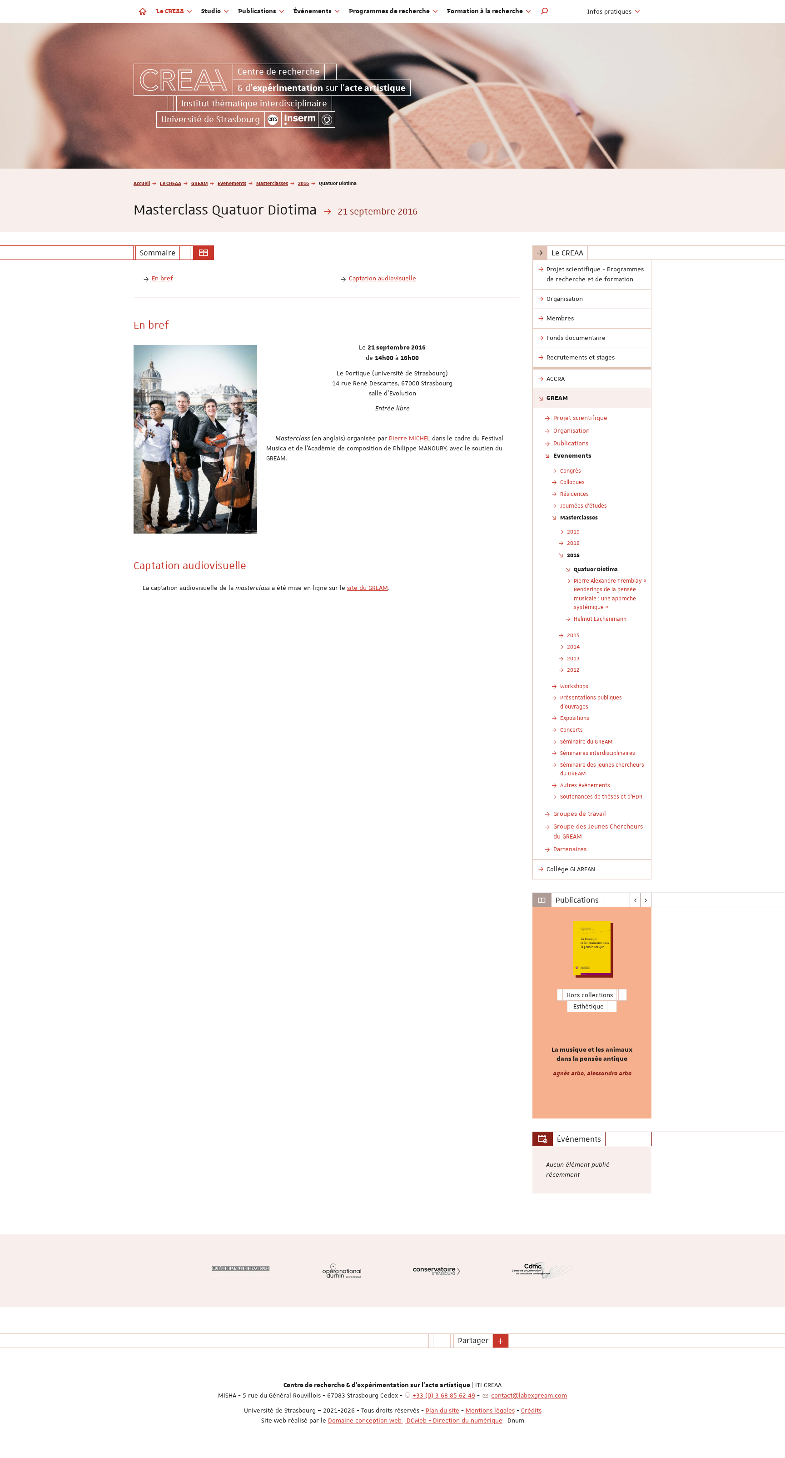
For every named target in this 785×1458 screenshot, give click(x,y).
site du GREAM (367, 588)
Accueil (142, 183)
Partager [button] (473, 1340)
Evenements (232, 183)
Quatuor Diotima (596, 569)
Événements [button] (313, 11)
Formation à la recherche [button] (485, 11)
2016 (303, 183)
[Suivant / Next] (645, 900)
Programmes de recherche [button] (390, 11)
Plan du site (442, 1410)
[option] (592, 1012)
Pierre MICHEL (409, 438)
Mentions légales (490, 1410)
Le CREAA (170, 183)
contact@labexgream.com (529, 1395)
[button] (545, 11)
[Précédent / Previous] (635, 900)
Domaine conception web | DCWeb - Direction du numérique (415, 1420)
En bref (162, 278)
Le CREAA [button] (170, 11)
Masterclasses (272, 183)
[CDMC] (543, 1270)
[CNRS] (273, 119)
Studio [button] (211, 11)
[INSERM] (300, 119)
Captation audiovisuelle (382, 278)
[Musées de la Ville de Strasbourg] (240, 1270)
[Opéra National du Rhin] (342, 1270)
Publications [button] (258, 11)
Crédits (531, 1410)
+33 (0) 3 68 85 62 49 (443, 1395)
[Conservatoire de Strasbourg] (436, 1270)
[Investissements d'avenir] (326, 119)
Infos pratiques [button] (610, 11)
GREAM (199, 183)
